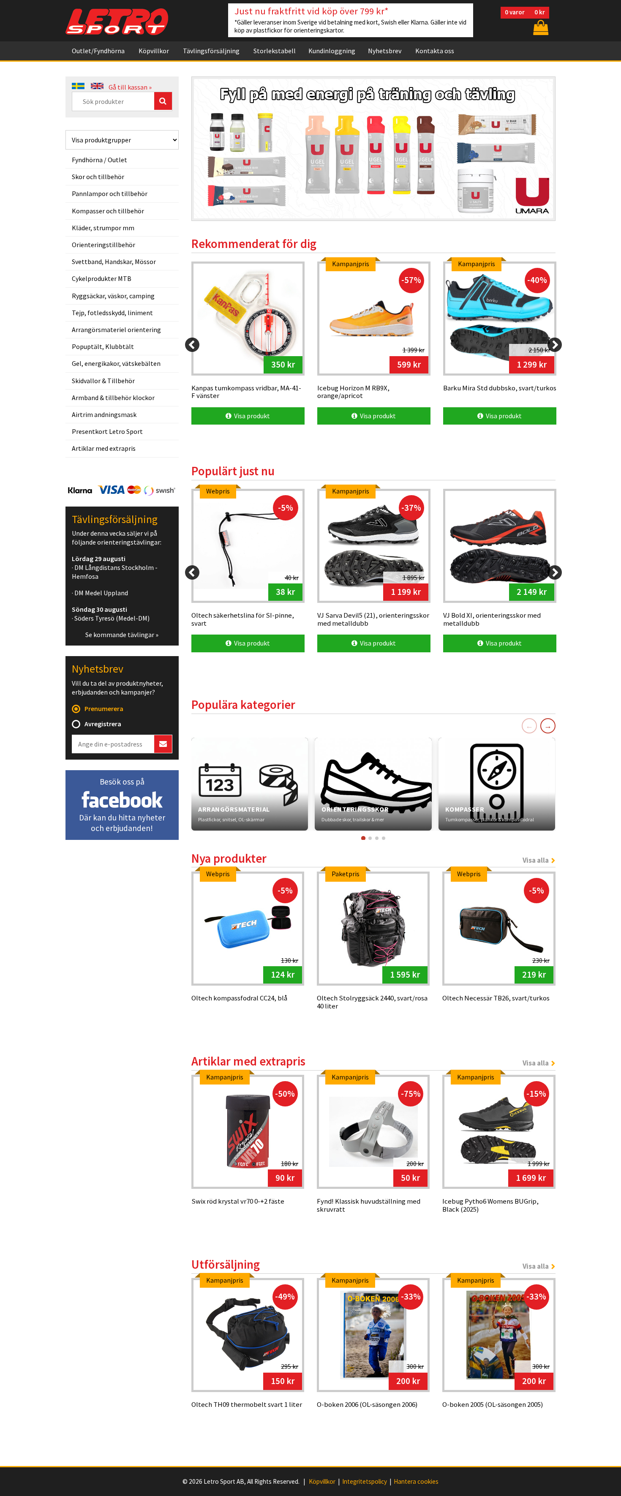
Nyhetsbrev (384, 50)
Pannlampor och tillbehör (109, 193)
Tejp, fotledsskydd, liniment (112, 312)
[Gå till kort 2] (370, 838)
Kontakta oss (434, 50)
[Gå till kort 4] (383, 838)
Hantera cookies (416, 1481)
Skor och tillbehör (98, 176)
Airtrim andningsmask (104, 414)
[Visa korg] (540, 27)
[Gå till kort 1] (363, 838)
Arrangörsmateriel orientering (116, 329)
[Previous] (192, 345)
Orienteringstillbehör (103, 244)
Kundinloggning (331, 50)
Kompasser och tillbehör (108, 211)
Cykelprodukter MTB (101, 278)
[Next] (554, 345)
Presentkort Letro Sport (107, 431)
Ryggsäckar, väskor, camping (113, 296)
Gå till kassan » (130, 87)
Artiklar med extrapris (104, 448)
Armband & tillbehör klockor (113, 397)
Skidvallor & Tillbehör (103, 380)
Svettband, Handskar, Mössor (114, 261)
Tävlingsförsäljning (211, 50)
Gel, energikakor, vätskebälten (116, 363)
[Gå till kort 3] (377, 838)
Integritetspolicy (364, 1481)
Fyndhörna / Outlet (99, 159)
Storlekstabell (274, 50)
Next (540, 143)
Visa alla (536, 860)
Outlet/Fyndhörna (98, 50)
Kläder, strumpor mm (103, 227)
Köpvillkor (154, 50)
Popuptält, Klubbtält (103, 346)
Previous (206, 143)
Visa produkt (251, 415)
